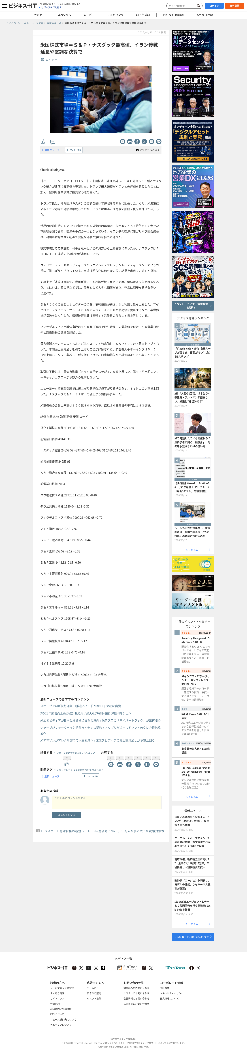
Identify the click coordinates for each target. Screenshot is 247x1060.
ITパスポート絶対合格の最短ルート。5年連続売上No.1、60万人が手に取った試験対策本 (102, 831)
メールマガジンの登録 (62, 988)
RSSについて (57, 1014)
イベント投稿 (94, 998)
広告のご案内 (94, 993)
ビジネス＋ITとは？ (51, 7)
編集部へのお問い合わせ (136, 988)
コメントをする (66, 815)
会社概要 (164, 988)
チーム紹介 (93, 988)
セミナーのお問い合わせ (136, 993)
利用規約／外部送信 (60, 1009)
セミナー (39, 15)
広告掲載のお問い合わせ (136, 1003)
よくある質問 (57, 993)
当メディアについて (60, 1024)
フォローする (75, 150)
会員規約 (55, 1003)
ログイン (214, 5)
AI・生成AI (143, 15)
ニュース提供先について (63, 1019)
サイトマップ (57, 998)
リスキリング (115, 15)
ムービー (89, 15)
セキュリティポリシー (172, 993)
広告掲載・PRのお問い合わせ (191, 937)
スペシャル (64, 15)
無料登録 (234, 5)
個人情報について (169, 998)
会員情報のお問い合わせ (136, 998)
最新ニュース (52, 150)
